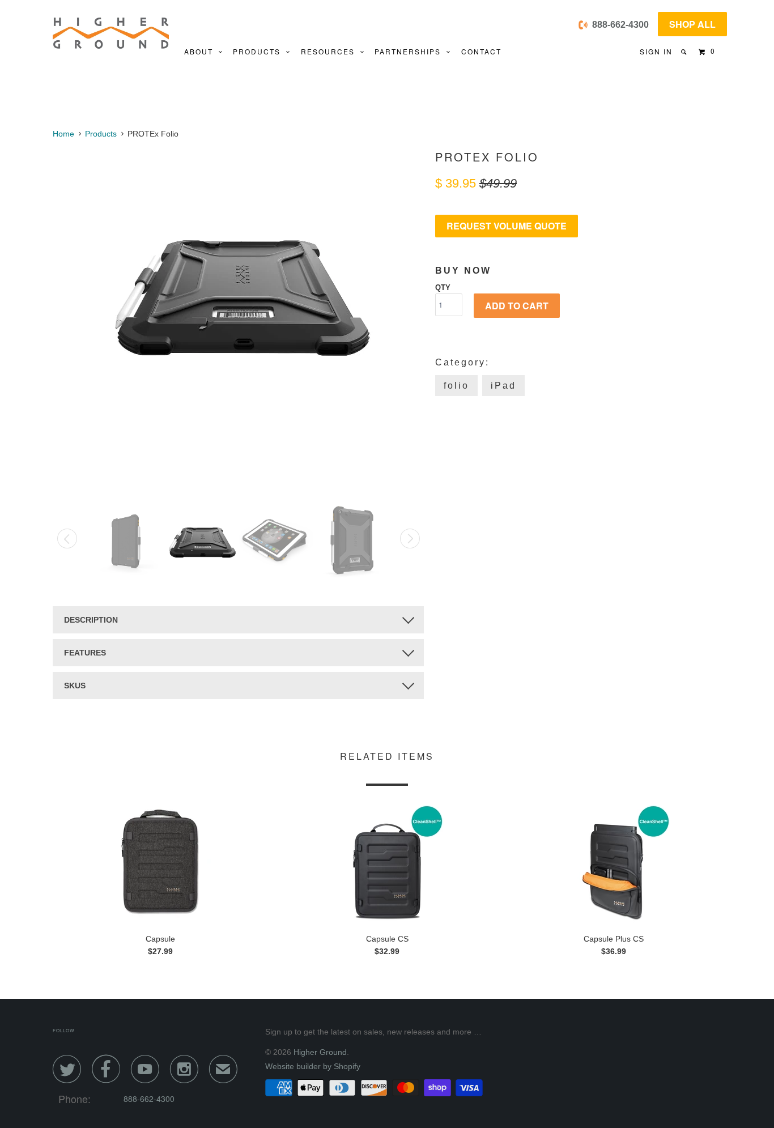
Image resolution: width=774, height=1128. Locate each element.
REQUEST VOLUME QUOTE (506, 225)
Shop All (692, 24)
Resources (330, 51)
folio (456, 385)
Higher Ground (320, 1052)
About (201, 51)
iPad (503, 385)
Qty (442, 287)
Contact (481, 51)
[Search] (685, 51)
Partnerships (410, 51)
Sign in (656, 51)
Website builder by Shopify (312, 1066)
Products (259, 51)
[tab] (238, 619)
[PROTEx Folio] (238, 289)
